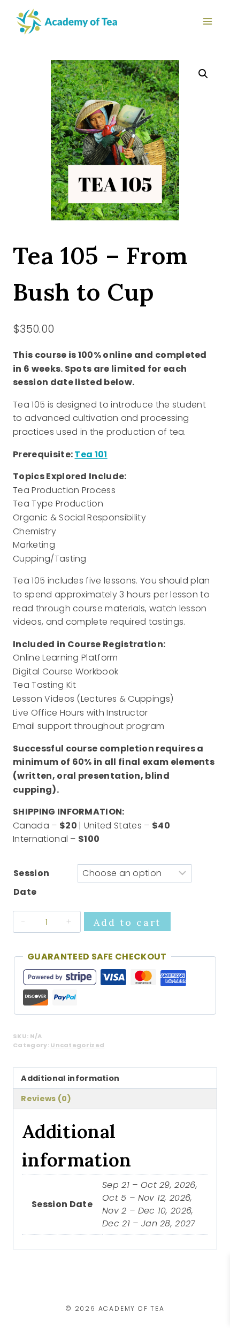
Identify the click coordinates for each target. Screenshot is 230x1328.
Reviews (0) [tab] (46, 1098)
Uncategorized (77, 1045)
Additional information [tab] (70, 1078)
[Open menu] (207, 21)
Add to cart (127, 922)
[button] (203, 73)
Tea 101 (90, 454)
